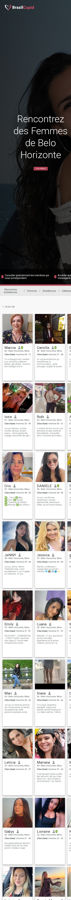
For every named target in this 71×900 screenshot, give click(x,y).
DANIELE (44, 486)
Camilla (43, 348)
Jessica (43, 555)
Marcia (10, 348)
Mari (8, 693)
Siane (41, 693)
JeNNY (10, 555)
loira (8, 417)
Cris (7, 486)
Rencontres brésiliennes (10, 291)
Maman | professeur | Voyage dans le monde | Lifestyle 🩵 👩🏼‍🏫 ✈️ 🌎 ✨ (48, 569)
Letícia (10, 762)
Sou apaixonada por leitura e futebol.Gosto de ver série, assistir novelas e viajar (17, 845)
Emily (8, 624)
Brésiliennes (49, 291)
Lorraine (43, 832)
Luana (42, 624)
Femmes (32, 291)
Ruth (40, 417)
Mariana (43, 762)
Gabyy (9, 832)
